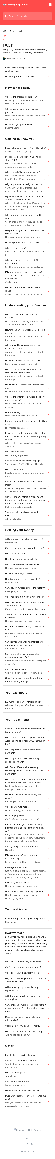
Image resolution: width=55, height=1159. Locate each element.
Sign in (28, 1139)
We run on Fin (29, 1151)
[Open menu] (50, 4)
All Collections (9, 31)
